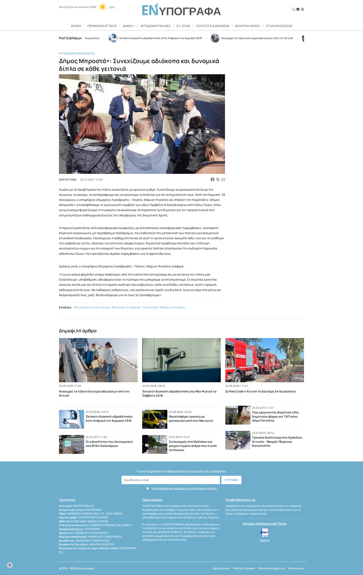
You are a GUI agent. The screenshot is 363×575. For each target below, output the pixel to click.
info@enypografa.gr (71, 529)
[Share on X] (218, 180)
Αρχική (76, 25)
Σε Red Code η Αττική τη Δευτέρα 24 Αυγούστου (260, 391)
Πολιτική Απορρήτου (271, 568)
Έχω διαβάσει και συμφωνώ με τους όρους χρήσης (184, 488)
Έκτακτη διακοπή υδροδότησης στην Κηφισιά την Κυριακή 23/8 (109, 418)
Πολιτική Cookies (244, 568)
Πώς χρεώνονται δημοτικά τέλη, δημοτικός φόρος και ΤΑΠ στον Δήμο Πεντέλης (275, 416)
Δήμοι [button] (127, 25)
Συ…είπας (183, 25)
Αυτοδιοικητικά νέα (155, 25)
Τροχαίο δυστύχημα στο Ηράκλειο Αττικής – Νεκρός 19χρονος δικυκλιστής (277, 441)
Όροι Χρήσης (221, 568)
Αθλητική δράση (247, 25)
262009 (264, 540)
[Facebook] (297, 9)
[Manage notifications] (10, 565)
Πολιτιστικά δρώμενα (212, 25)
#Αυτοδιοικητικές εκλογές (92, 307)
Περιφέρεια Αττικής (102, 25)
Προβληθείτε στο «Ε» (240, 500)
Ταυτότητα (67, 500)
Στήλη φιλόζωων (279, 25)
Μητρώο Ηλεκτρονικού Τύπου (265, 524)
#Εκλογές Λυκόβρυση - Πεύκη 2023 (135, 307)
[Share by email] (223, 180)
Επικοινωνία (296, 568)
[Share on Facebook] (212, 180)
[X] (302, 9)
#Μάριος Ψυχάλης (172, 307)
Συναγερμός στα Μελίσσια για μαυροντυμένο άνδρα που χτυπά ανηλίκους (193, 446)
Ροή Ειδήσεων (70, 38)
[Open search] (293, 9)
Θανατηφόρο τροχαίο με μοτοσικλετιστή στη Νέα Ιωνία (191, 418)
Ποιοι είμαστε (152, 500)
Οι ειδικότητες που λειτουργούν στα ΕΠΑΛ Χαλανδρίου (109, 444)
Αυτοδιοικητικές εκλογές (77, 53)
